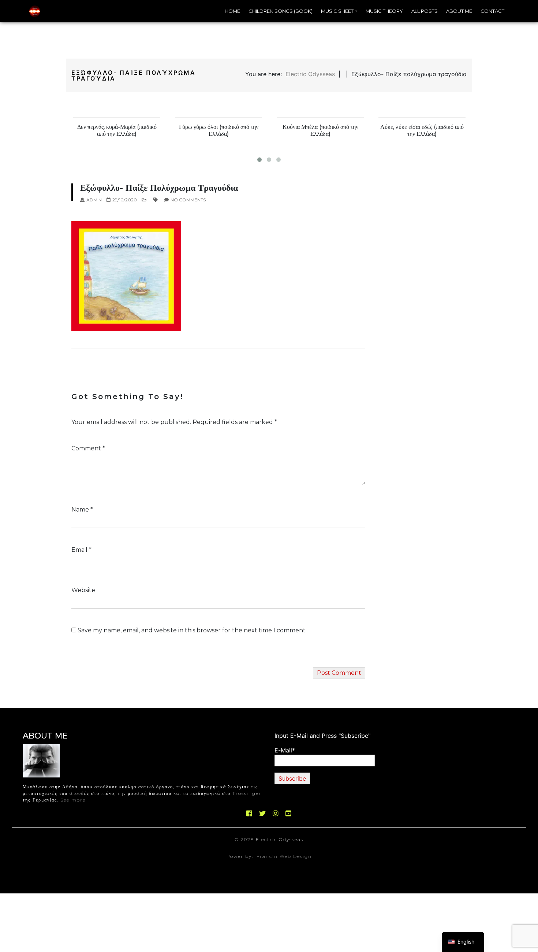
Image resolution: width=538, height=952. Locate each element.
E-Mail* (284, 750)
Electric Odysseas (310, 74)
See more (73, 800)
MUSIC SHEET (337, 11)
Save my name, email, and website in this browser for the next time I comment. (192, 630)
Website (83, 590)
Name (82, 509)
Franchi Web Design (284, 856)
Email (81, 549)
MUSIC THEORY (384, 11)
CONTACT (492, 11)
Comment (88, 448)
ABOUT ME (459, 11)
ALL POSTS (424, 11)
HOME (232, 11)
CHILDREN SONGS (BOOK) (281, 11)
